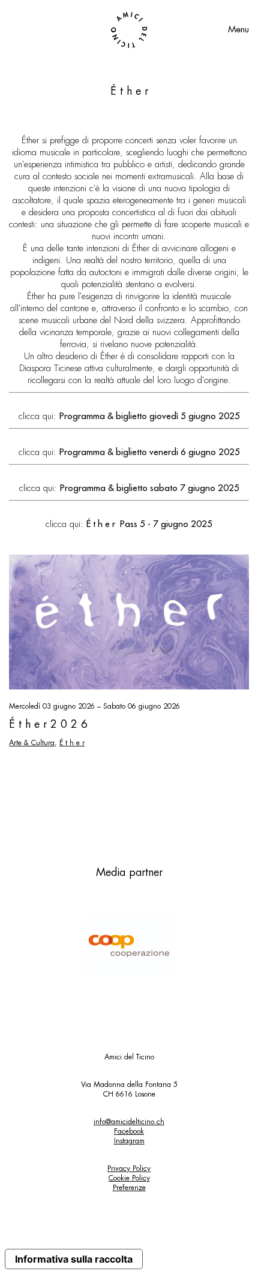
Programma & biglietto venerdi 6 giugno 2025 (149, 452)
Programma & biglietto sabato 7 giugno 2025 (149, 488)
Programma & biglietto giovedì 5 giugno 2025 (149, 416)
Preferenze (129, 1187)
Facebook (129, 1131)
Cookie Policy (129, 1178)
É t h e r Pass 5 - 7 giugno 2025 (149, 524)
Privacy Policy (129, 1168)
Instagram (129, 1141)
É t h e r (72, 742)
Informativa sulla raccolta (74, 1259)
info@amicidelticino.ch (129, 1121)
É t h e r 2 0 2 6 (48, 724)
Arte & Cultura (32, 742)
